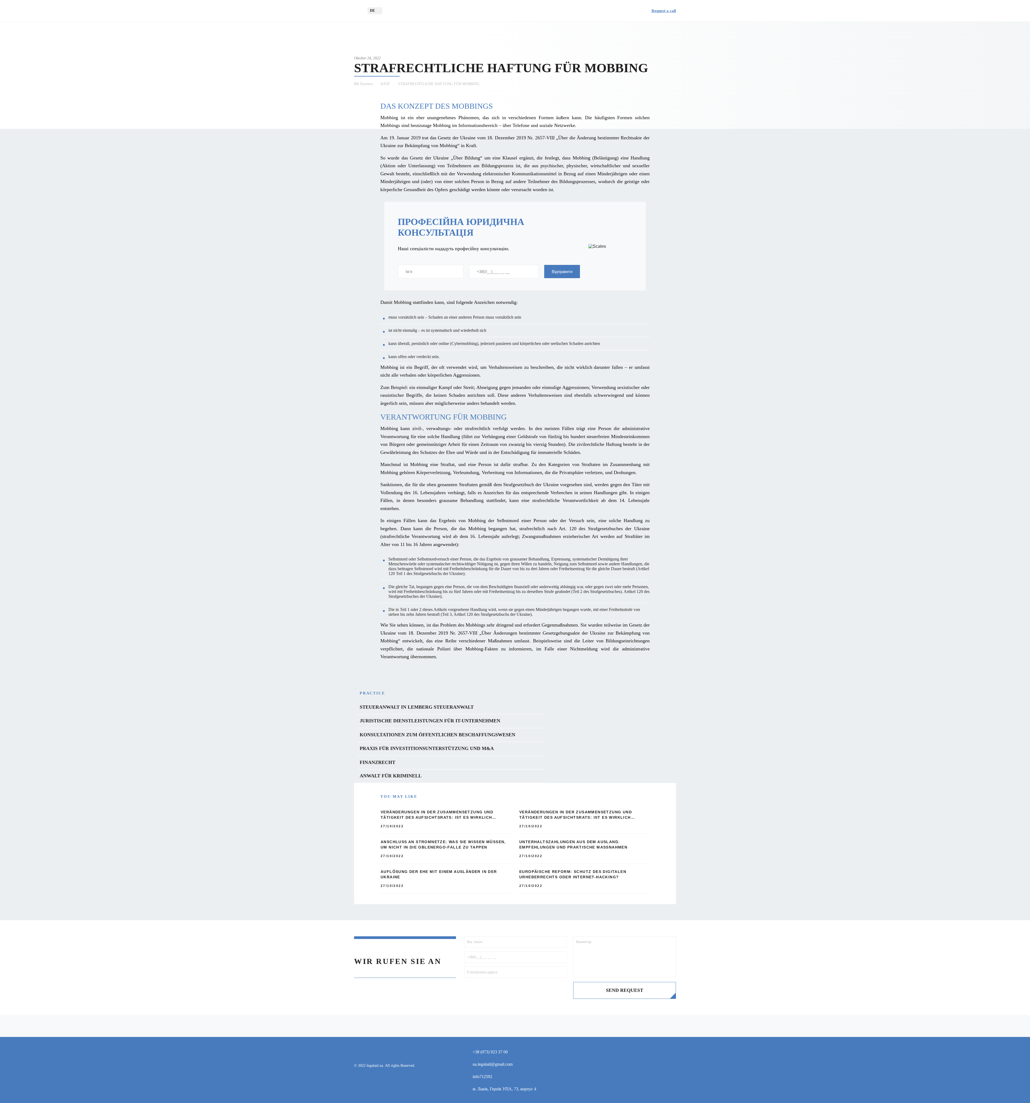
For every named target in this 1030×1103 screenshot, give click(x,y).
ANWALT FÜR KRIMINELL (391, 775)
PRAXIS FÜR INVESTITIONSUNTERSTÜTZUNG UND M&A (427, 748)
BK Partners (363, 84)
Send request (624, 990)
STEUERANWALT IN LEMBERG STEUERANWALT (417, 707)
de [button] (372, 11)
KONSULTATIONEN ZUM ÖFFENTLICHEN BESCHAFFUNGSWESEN (437, 734)
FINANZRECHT (377, 762)
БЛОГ (385, 84)
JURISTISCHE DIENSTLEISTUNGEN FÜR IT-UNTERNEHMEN (430, 720)
